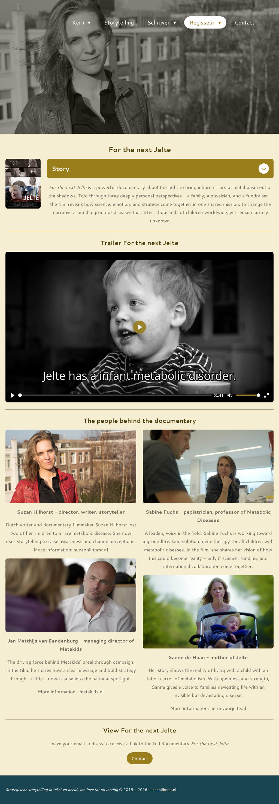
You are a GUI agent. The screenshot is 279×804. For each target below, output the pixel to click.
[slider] (115, 395)
